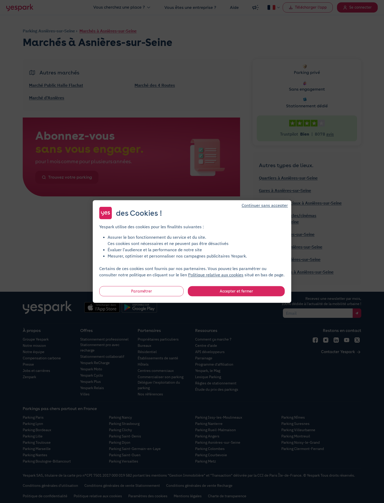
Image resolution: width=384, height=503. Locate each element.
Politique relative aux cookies (215, 274)
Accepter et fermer (236, 291)
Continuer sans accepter (265, 205)
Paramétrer (141, 291)
